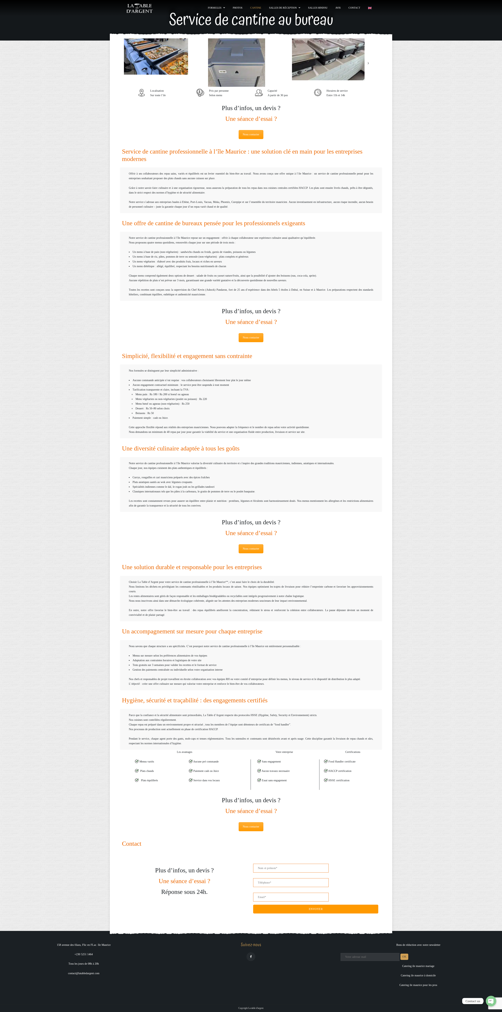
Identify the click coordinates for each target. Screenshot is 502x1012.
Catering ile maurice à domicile (418, 975)
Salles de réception (283, 7)
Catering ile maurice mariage (418, 966)
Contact (354, 7)
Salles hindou (317, 7)
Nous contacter (251, 134)
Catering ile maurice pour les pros (418, 985)
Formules (214, 7)
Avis (338, 7)
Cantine (255, 7)
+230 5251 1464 (84, 954)
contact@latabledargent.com (83, 973)
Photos (237, 7)
